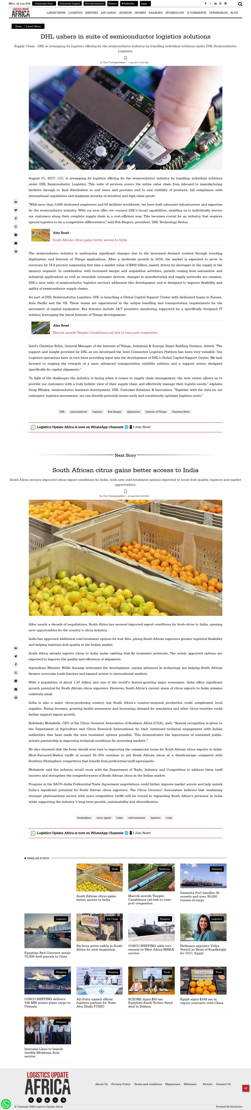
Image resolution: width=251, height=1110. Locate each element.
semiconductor (78, 411)
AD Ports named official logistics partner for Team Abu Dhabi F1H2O (96, 1002)
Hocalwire (236, 1106)
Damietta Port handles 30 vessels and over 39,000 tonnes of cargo (199, 896)
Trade (115, 868)
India (119, 817)
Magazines (173, 1084)
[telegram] (16, 235)
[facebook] (16, 218)
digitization (133, 411)
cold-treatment (136, 817)
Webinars (190, 1084)
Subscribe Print (44, 3)
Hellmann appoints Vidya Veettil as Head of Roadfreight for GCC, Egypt (203, 949)
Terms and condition (148, 1084)
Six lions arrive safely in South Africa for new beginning (99, 947)
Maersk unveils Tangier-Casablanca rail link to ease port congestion (105, 332)
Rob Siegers (114, 411)
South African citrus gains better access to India (90, 240)
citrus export (103, 817)
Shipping (217, 868)
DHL (60, 178)
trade (169, 817)
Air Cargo (112, 918)
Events (111, 3)
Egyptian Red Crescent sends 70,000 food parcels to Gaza (47, 954)
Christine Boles (181, 411)
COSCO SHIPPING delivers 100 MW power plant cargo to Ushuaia (47, 1002)
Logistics (61, 918)
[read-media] (40, 239)
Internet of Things (156, 411)
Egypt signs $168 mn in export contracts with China (201, 1001)
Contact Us (223, 1084)
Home (18, 26)
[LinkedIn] (16, 202)
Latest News (33, 26)
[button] (125, 58)
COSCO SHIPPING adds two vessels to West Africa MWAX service (151, 949)
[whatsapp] (16, 226)
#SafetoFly (127, 3)
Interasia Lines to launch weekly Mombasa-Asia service (43, 1052)
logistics (97, 411)
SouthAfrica (84, 817)
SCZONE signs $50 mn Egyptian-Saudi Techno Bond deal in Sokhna (150, 1002)
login (143, 3)
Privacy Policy (121, 1084)
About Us (101, 1084)
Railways (164, 868)
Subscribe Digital (70, 3)
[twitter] (16, 210)
